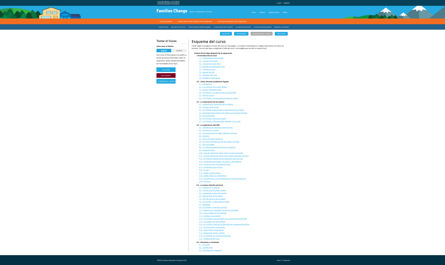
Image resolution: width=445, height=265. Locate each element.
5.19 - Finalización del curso (209, 239)
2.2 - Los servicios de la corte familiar (213, 87)
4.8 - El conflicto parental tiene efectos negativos (217, 147)
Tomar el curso (163, 27)
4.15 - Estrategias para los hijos (210, 167)
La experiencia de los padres (223, 27)
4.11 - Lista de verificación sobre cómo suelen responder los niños (224, 156)
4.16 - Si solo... (204, 170)
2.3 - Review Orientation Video (210, 90)
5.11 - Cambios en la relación (210, 216)
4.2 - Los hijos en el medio (209, 130)
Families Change (171, 11)
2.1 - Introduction (205, 84)
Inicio (254, 12)
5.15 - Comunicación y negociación (212, 227)
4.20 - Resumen (205, 181)
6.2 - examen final (205, 247)
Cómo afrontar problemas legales (199, 27)
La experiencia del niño (243, 27)
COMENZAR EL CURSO (166, 81)
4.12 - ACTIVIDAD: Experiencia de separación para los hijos (221, 159)
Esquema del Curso (261, 34)
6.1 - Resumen (204, 245)
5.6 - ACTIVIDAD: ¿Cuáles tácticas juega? (214, 202)
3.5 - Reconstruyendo (207, 116)
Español (286, 3)
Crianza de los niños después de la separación (195, 21)
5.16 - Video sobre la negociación (211, 230)
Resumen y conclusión (281, 27)
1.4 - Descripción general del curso (212, 66)
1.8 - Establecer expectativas (209, 78)
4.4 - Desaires (204, 136)
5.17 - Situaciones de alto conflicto (212, 233)
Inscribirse (241, 34)
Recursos (281, 34)
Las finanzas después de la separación (232, 21)
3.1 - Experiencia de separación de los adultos (216, 104)
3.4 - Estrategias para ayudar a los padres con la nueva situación (223, 113)
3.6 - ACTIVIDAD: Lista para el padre (212, 118)
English (279, 3)
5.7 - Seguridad (204, 204)
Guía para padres (166, 21)
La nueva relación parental (262, 27)
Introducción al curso (178, 27)
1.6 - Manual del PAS (206, 72)
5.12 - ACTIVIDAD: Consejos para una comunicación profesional (223, 219)
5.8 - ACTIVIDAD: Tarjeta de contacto (213, 207)
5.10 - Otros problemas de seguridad (212, 213)
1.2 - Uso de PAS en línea (208, 61)
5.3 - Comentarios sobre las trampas (212, 193)
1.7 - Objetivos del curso (208, 75)
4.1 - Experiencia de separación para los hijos (216, 127)
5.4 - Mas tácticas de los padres (211, 196)
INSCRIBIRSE (166, 75)
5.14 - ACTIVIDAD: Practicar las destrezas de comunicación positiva (224, 224)
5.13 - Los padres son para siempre (212, 221)
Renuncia (286, 260)
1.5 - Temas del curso (207, 69)
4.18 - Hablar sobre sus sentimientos (212, 176)
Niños (285, 12)
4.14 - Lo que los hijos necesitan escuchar (214, 164)
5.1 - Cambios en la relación (209, 187)
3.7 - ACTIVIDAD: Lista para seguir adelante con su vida (219, 121)
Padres (262, 12)
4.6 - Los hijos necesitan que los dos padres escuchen (219, 141)
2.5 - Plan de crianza (206, 95)
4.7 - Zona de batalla (206, 144)
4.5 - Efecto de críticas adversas (211, 139)
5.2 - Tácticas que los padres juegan (212, 190)
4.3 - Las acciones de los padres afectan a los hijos (218, 133)
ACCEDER (226, 34)
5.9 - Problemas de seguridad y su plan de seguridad (218, 210)
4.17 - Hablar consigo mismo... (210, 173)
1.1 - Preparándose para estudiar (211, 58)
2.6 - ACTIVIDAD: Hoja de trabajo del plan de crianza (218, 98)
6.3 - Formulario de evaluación (210, 250)
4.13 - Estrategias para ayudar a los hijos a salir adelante (220, 161)
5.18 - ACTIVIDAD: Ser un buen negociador (215, 236)
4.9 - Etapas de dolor (207, 150)
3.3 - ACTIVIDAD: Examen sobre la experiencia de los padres (221, 110)
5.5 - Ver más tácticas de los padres (212, 199)
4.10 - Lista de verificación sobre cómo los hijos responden (221, 153)
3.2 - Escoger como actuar (209, 107)
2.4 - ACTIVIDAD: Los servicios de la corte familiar (217, 92)
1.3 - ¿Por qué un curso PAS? (210, 64)
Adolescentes (274, 12)
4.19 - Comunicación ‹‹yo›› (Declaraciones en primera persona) (222, 178)
